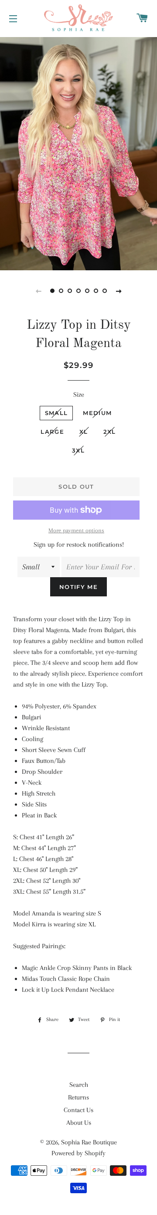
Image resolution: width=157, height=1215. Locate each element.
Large (52, 431)
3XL (78, 450)
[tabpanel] (78, 152)
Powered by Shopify (78, 1153)
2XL (109, 431)
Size (78, 394)
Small (56, 412)
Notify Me (78, 586)
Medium (97, 412)
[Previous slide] (38, 290)
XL (83, 431)
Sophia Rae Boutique (89, 1142)
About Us (78, 1123)
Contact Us (78, 1110)
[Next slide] (118, 290)
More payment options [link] (76, 530)
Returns (78, 1097)
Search (78, 1085)
